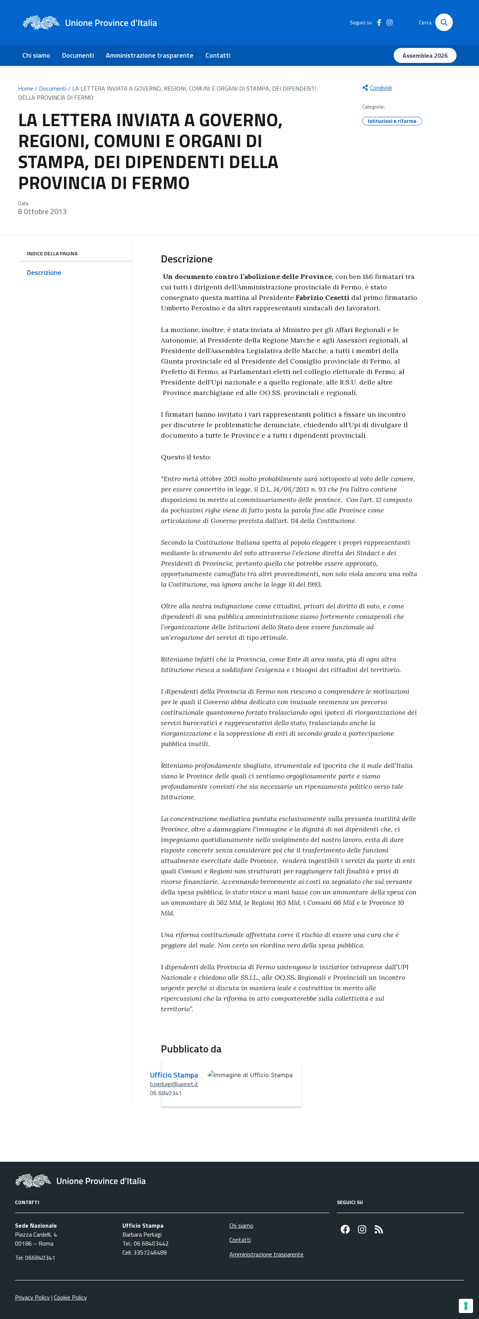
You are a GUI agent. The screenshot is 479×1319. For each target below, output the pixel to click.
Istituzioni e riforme (392, 121)
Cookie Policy (70, 1297)
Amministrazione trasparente (149, 55)
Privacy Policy (32, 1297)
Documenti (78, 55)
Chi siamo (36, 55)
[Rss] (378, 1229)
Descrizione (44, 272)
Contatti (218, 55)
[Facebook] (345, 1229)
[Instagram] (362, 1229)
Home (25, 88)
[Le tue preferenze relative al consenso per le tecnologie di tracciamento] (466, 1306)
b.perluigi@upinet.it (174, 1083)
